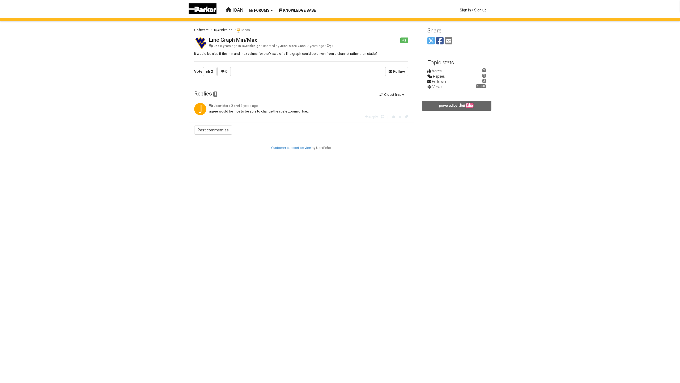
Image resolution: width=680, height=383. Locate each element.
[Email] (448, 41)
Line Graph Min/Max (233, 40)
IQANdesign (223, 30)
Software (201, 30)
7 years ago (249, 106)
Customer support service (291, 148)
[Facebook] (440, 41)
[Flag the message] (397, 40)
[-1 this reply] (406, 117)
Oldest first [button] (392, 95)
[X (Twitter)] (431, 41)
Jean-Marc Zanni (293, 46)
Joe (216, 46)
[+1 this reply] (393, 117)
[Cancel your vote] (400, 117)
